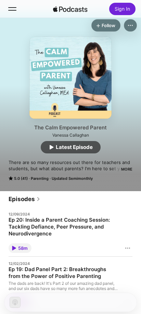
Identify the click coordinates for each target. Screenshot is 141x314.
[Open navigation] (12, 8)
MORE (126, 169)
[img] (70, 8)
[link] (24, 199)
